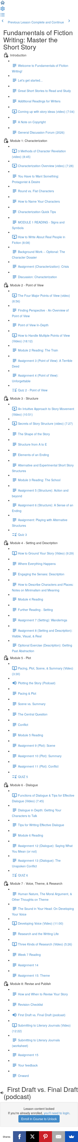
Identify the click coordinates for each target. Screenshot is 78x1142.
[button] (2, 4)
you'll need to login (56, 1113)
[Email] (58, 1136)
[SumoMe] (71, 1136)
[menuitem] (2, 10)
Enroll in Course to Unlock (39, 1119)
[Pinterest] (45, 1136)
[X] (32, 1136)
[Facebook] (19, 1136)
